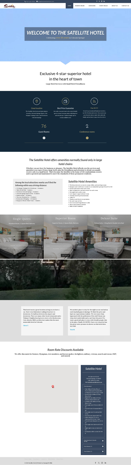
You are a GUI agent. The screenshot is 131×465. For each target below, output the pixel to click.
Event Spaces (103, 5)
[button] (53, 386)
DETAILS (22, 255)
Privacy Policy (60, 459)
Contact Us (125, 5)
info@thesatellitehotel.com (95, 382)
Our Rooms (92, 5)
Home (69, 5)
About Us (115, 5)
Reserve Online (80, 5)
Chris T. (25, 325)
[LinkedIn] (104, 2)
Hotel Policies (51, 459)
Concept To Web (47, 463)
